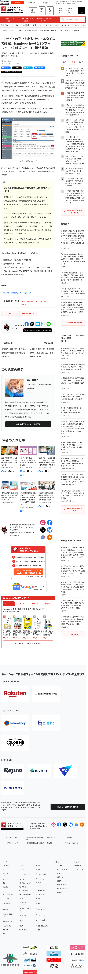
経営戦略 (48, 603)
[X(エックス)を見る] (65, 824)
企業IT (57, 1)
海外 (17, 25)
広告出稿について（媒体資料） (34, 838)
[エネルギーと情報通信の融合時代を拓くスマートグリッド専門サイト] (30, 960)
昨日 (64, 62)
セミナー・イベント (62, 869)
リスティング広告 (25, 874)
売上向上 (5, 887)
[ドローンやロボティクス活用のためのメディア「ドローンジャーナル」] (54, 966)
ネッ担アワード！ (41, 10)
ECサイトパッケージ (43, 921)
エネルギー (58, 3)
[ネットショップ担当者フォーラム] (12, 827)
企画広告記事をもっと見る (74, 509)
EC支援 (73, 3)
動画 (39, 898)
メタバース (48, 25)
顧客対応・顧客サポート (25, 909)
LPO (4, 891)
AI (40, 25)
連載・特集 (4, 25)
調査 (39, 930)
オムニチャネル (7, 921)
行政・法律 (23, 930)
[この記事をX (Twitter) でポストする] (32, 324)
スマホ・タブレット (8, 894)
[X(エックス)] (43, 530)
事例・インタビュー (62, 885)
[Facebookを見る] (59, 824)
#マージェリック (42, 301)
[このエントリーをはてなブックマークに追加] (38, 324)
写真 (21, 898)
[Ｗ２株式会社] (65, 771)
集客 (56, 25)
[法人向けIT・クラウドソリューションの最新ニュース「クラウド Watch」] (54, 954)
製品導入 (45, 3)
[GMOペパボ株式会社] (15, 743)
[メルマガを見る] (53, 824)
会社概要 (50, 843)
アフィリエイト (42, 874)
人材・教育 (23, 915)
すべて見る (74, 634)
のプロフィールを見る (28, 424)
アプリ (39, 883)
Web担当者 (32, 3)
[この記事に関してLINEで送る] (49, 324)
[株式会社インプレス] (10, 960)
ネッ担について (61, 11)
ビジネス (35, 603)
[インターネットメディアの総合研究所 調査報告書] (30, 954)
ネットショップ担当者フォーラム (12, 9)
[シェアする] (27, 324)
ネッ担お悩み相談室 (32, 11)
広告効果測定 (7, 903)
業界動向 (5, 930)
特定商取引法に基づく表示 (35, 843)
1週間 (73, 62)
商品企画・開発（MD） (7, 915)
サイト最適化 (41, 891)
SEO (4, 879)
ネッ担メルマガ (50, 10)
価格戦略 (5, 909)
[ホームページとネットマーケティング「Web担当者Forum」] (77, 947)
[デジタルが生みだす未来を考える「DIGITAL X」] (30, 966)
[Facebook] (49, 522)
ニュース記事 (79, 869)
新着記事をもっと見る (74, 322)
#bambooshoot (28, 301)
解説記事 (78, 865)
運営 (39, 903)
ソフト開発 (62, 1)
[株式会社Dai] (46, 723)
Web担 (16, 535)
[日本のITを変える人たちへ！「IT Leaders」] (77, 954)
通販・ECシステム (43, 926)
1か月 (81, 62)
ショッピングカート (8, 926)
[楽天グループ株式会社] (15, 694)
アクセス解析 (24, 891)
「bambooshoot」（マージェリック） (17, 292)
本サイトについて (12, 837)
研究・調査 (79, 1)
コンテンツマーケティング (70, 25)
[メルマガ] (43, 522)
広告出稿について (69, 11)
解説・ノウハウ (61, 877)
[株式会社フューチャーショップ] (15, 723)
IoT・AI (67, 1)
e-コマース (9, 603)
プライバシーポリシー (14, 843)
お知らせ (59, 873)
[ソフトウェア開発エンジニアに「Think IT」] (54, 947)
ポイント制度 (41, 894)
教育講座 (69, 3)
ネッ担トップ (4, 30)
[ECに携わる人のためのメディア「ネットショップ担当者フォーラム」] (54, 960)
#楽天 (24, 304)
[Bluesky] (71, 824)
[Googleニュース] (43, 537)
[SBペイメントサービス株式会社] (46, 694)
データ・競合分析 (25, 894)
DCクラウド (73, 1)
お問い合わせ (51, 837)
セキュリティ (41, 915)
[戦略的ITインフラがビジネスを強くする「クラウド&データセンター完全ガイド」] (30, 947)
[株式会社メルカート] (39, 771)
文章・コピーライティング (25, 903)
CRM (39, 887)
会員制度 (23, 887)
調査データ (60, 881)
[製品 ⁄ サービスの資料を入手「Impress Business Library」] (77, 960)
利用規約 (69, 837)
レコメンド (6, 898)
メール (22, 879)
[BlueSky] (49, 530)
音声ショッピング (25, 883)
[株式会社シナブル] (12, 788)
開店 (21, 921)
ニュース (13, 30)
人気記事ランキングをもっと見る (74, 211)
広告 (4, 883)
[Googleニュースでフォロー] (76, 824)
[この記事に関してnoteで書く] (43, 324)
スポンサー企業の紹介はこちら (67, 807)
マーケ (21, 603)
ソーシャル (41, 879)
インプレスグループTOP (74, 843)
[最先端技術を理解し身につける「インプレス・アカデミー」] (77, 966)
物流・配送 (41, 909)
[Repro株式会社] (12, 771)
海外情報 (26, 25)
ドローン (64, 3)
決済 (21, 926)
